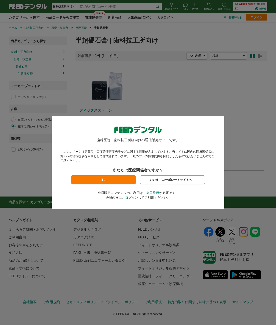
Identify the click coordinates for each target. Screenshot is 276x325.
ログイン (131, 197)
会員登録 (152, 193)
